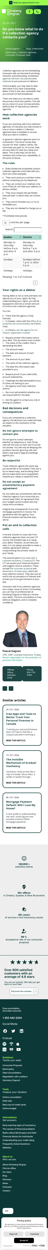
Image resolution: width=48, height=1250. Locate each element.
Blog (28, 48)
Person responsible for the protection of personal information (22, 658)
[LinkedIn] (5, 688)
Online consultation (12, 1097)
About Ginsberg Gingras (14, 1164)
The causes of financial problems (19, 1129)
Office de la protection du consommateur (22, 322)
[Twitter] (13, 1031)
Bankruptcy (11, 52)
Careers (6, 1190)
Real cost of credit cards (14, 1104)
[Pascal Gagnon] (22, 627)
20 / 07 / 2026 (12, 709)
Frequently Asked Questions (16, 1144)
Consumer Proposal (15, 55)
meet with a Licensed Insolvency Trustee (20, 559)
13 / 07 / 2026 (12, 755)
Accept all (24, 1240)
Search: (9, 229)
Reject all (13, 1234)
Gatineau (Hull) (11, 676)
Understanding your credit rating (18, 1140)
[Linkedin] (21, 1031)
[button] (24, 2)
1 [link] (35, 282)
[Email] (11, 688)
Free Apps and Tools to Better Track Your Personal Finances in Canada (21, 719)
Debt (28, 55)
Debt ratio (7, 1101)
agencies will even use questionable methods (20, 80)
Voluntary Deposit (11, 1080)
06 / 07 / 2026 (12, 797)
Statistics (7, 1147)
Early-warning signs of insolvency (19, 1125)
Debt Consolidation (12, 1073)
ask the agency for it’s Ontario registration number (20, 331)
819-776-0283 (31, 673)
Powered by (27, 1246)
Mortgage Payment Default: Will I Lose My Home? (20, 805)
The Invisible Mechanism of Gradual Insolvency (21, 763)
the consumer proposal (21, 568)
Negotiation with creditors (15, 1076)
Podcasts (7, 1187)
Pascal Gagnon (12, 651)
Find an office (9, 1168)
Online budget (9, 1108)
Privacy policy (7, 1246)
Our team (7, 1172)
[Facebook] (5, 1031)
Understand (37, 48)
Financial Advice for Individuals (18, 1136)
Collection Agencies (27, 52)
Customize (34, 1234)
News (5, 1183)
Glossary (7, 1179)
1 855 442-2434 (12, 1017)
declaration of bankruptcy (15, 571)
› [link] (39, 282)
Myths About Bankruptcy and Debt (19, 1133)
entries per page (20, 222)
